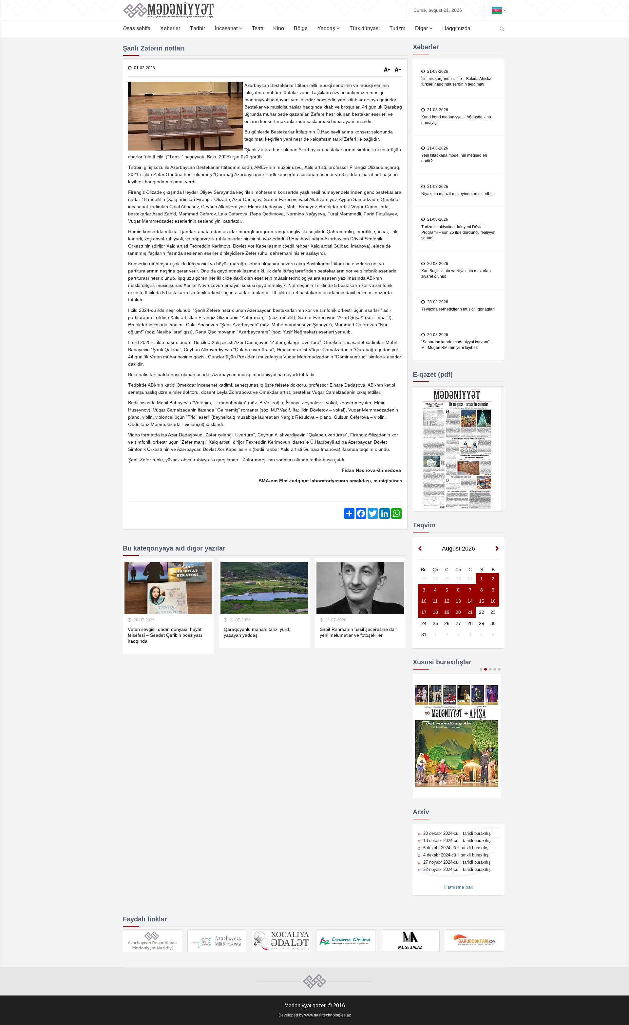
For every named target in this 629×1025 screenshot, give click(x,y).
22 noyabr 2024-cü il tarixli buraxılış (456, 869)
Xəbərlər (170, 28)
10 (424, 601)
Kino (278, 28)
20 (458, 612)
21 (470, 612)
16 (493, 601)
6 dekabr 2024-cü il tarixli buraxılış (455, 847)
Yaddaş (326, 28)
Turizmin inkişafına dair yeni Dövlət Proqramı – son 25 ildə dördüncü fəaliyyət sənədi (458, 232)
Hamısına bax (458, 887)
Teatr (257, 28)
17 (424, 612)
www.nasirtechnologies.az (327, 1015)
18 (435, 612)
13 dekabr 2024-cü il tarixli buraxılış (456, 840)
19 (446, 612)
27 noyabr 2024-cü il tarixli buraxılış (456, 862)
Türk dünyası (365, 28)
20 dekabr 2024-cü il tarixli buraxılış (456, 833)
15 (481, 601)
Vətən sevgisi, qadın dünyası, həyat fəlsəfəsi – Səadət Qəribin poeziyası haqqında (165, 635)
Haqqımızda (456, 28)
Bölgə (301, 28)
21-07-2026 (240, 620)
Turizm (397, 28)
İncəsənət (227, 28)
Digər (422, 28)
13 (458, 601)
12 (446, 601)
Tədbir (197, 28)
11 (435, 601)
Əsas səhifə (136, 28)
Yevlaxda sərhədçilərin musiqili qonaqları (458, 309)
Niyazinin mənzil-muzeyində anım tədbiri (457, 193)
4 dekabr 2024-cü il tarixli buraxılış (455, 855)
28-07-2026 (144, 620)
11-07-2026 (335, 620)
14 (470, 601)
